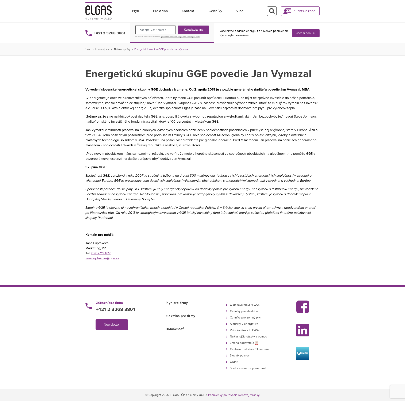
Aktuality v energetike (244, 324)
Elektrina (160, 11)
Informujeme (102, 49)
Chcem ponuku (306, 33)
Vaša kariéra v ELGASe (244, 330)
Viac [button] (240, 11)
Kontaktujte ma (193, 29)
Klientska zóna (304, 11)
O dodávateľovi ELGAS (244, 305)
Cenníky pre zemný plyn (246, 317)
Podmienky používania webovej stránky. (234, 395)
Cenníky (215, 11)
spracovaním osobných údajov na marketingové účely (180, 37)
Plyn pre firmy (177, 303)
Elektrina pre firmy (180, 316)
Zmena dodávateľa (242, 343)
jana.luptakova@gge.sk (102, 258)
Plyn (135, 11)
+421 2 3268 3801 (109, 33)
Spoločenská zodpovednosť (248, 368)
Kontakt (188, 11)
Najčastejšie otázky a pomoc (248, 336)
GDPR (234, 362)
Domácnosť (175, 329)
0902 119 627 (101, 253)
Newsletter (112, 324)
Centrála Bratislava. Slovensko (249, 349)
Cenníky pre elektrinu (244, 311)
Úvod (88, 49)
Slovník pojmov (240, 355)
